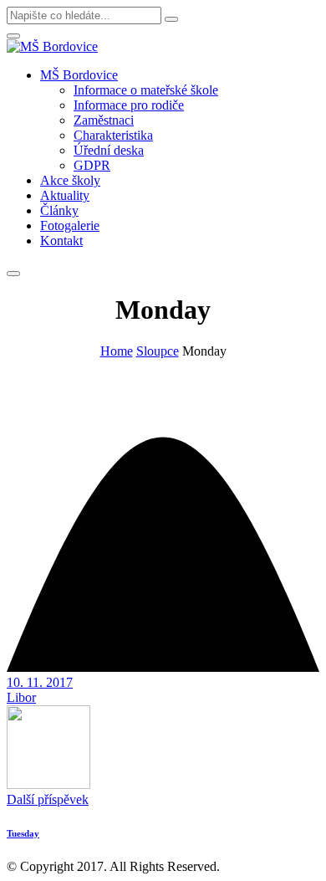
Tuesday (23, 833)
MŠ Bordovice (79, 75)
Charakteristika (113, 135)
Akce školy (70, 180)
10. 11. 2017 (40, 682)
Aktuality (64, 195)
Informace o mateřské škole (146, 90)
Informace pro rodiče (129, 105)
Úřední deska (109, 150)
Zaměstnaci (104, 120)
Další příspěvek (48, 799)
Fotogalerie (69, 225)
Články (59, 210)
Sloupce (157, 351)
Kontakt (61, 240)
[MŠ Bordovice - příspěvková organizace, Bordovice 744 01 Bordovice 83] (52, 46)
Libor (21, 697)
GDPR (92, 165)
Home (116, 351)
